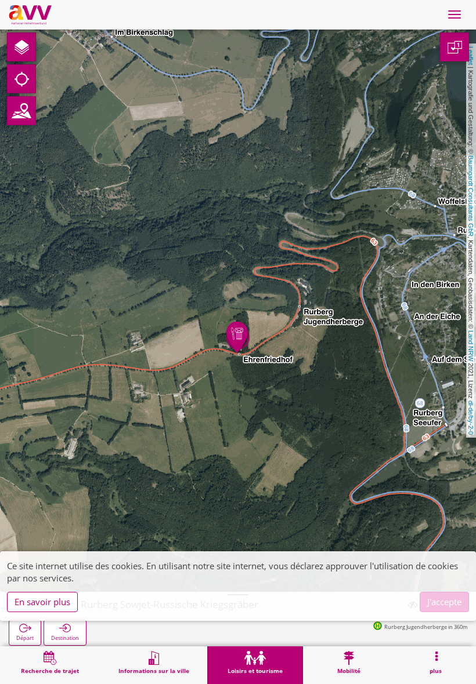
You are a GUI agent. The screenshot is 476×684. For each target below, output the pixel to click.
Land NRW (470, 345)
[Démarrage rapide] (21, 46)
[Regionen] (21, 110)
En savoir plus (42, 601)
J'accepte (444, 601)
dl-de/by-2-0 (470, 418)
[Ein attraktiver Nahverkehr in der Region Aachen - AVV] (30, 14)
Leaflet (470, 55)
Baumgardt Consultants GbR (470, 196)
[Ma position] (21, 78)
